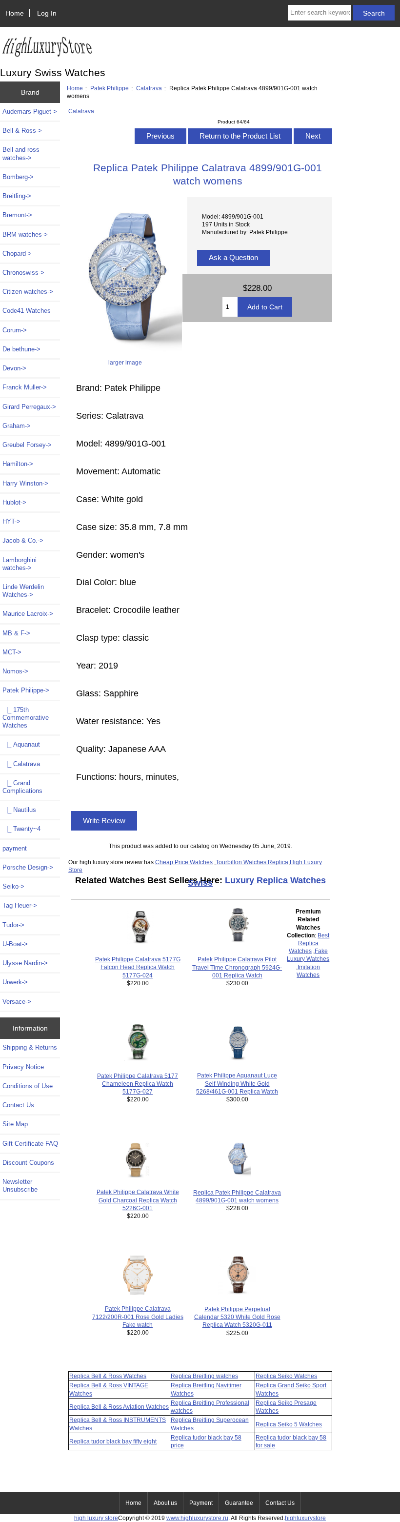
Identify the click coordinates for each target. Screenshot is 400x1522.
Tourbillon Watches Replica (252, 862)
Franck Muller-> (24, 387)
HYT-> (11, 521)
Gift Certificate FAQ (30, 1143)
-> (25, 690)
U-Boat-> (15, 944)
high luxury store (96, 1518)
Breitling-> (16, 196)
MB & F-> (16, 633)
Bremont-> (17, 215)
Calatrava (149, 88)
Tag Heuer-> (19, 905)
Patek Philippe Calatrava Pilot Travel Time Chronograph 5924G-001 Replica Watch (237, 967)
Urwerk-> (15, 982)
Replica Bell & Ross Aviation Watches (119, 1406)
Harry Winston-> (25, 483)
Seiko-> (13, 886)
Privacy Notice (23, 1067)
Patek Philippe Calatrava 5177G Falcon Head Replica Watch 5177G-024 (137, 967)
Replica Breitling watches (204, 1376)
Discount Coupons (28, 1162)
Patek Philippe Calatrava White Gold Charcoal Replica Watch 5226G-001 (138, 1200)
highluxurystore (305, 1518)
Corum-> (14, 330)
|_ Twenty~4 (21, 828)
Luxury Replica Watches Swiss (257, 881)
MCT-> (11, 652)
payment (14, 848)
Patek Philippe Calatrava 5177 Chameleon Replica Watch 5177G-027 (137, 1084)
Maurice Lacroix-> (27, 613)
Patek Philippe (109, 88)
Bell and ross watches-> (21, 153)
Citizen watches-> (27, 291)
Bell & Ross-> (22, 130)
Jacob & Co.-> (22, 540)
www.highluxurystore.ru (197, 1518)
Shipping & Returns (29, 1047)
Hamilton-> (17, 463)
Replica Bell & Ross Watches (107, 1376)
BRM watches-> (25, 234)
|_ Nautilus (19, 809)
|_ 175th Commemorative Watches (25, 717)
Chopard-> (17, 253)
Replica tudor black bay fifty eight (113, 1441)
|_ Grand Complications (22, 786)
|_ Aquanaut (21, 744)
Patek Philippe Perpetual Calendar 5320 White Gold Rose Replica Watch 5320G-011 (237, 1317)
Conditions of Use (27, 1086)
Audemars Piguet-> (29, 111)
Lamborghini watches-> (19, 563)
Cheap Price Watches (184, 862)
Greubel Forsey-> (27, 444)
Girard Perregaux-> (29, 406)
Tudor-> (13, 925)
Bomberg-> (18, 177)
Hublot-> (14, 502)
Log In (47, 13)
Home (14, 13)
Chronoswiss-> (23, 272)
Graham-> (16, 425)
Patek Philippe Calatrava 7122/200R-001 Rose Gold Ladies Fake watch (137, 1316)
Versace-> (16, 1001)
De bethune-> (21, 349)
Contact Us (18, 1105)
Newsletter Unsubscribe (20, 1185)
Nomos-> (15, 671)
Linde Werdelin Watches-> (23, 590)
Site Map (15, 1124)
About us (165, 1503)
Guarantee (239, 1503)
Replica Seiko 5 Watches (289, 1424)
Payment (201, 1503)
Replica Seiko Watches (286, 1376)
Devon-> (14, 368)
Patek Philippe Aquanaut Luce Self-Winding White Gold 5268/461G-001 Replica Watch (237, 1083)
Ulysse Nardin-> (25, 963)
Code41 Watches (26, 310)
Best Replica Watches (309, 943)
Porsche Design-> (27, 867)
